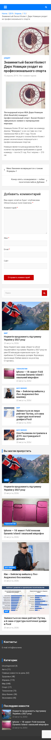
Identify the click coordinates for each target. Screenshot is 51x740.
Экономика (7, 698)
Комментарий (11, 208)
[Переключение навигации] (5, 7)
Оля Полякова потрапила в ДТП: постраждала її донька (31, 436)
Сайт (6, 261)
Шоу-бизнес (21, 388)
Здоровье (6, 676)
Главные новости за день (13, 673)
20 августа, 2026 (23, 423)
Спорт (7, 58)
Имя (6, 238)
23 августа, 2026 (11, 343)
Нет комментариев (28, 76)
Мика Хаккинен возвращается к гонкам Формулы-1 (25, 169)
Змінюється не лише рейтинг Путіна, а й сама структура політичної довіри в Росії (30, 415)
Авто (4, 669)
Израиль (6, 680)
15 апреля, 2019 (11, 76)
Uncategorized (8, 666)
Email (7, 249)
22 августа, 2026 (23, 381)
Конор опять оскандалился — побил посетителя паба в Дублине (27, 180)
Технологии (21, 369)
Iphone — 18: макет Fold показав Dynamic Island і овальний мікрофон (29, 374)
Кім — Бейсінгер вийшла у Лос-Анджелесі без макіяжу (30, 394)
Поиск (44, 293)
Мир (6, 333)
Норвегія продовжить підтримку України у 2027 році (29, 712)
